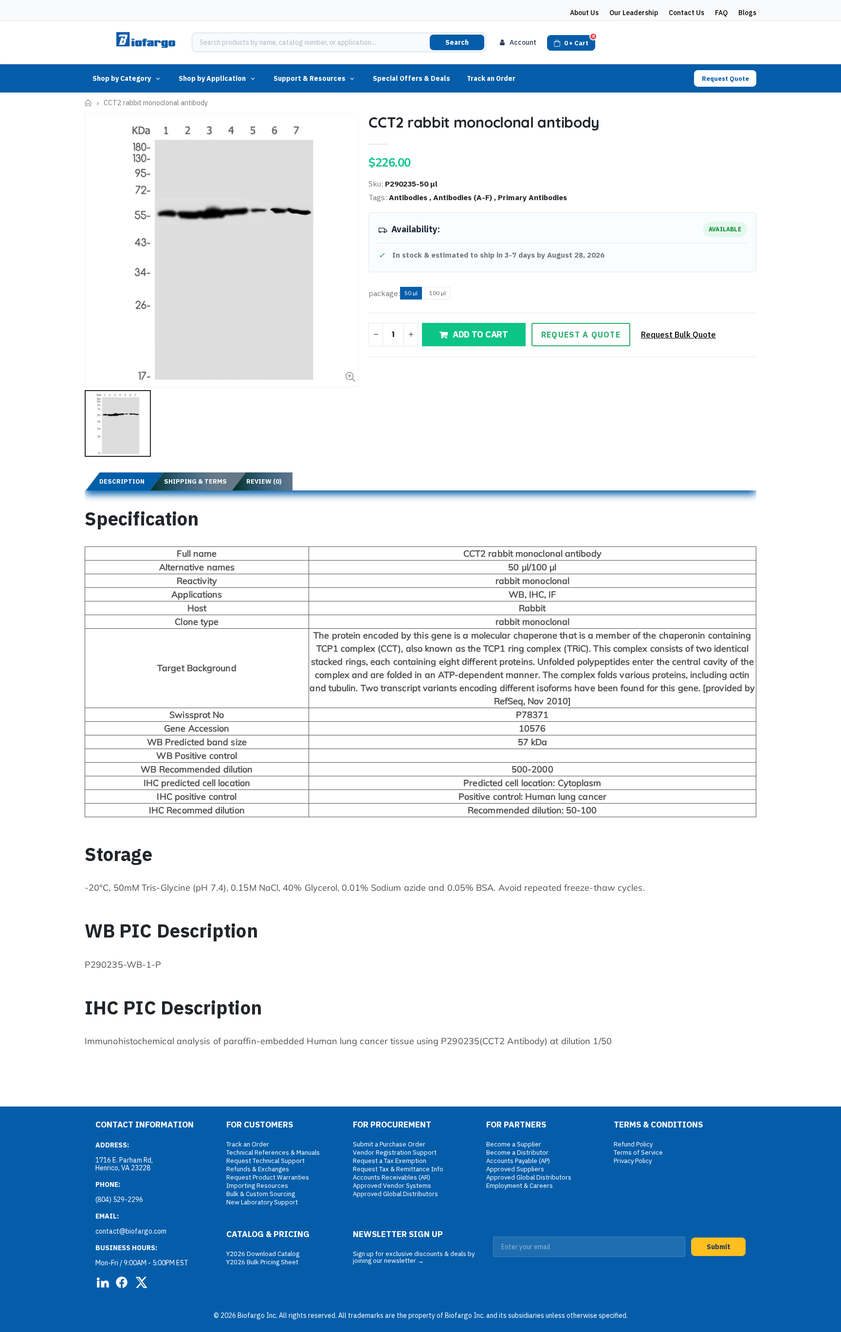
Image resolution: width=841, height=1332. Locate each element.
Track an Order (491, 78)
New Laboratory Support (262, 1202)
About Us (584, 12)
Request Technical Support (265, 1161)
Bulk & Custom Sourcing (260, 1194)
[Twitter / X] (141, 1282)
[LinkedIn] (102, 1282)
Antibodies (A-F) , (465, 197)
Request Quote (725, 79)
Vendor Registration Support (395, 1152)
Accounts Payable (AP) (518, 1161)
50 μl (411, 293)
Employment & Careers (519, 1186)
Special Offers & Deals (411, 78)
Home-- (88, 103)
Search (457, 42)
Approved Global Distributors (395, 1194)
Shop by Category (121, 78)
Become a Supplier (513, 1144)
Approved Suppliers (515, 1169)
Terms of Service (638, 1152)
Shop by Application (212, 78)
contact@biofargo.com (130, 1231)
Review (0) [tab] (264, 481)
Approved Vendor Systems (392, 1186)
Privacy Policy (633, 1161)
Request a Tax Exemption (389, 1161)
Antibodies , (411, 197)
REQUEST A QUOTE (581, 334)
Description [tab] (122, 481)
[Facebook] (121, 1282)
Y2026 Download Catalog (262, 1254)
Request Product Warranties (267, 1177)
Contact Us (686, 12)
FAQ (721, 12)
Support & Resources (310, 78)
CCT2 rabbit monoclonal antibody (484, 122)
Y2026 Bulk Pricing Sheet (262, 1262)
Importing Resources (257, 1186)
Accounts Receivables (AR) (391, 1177)
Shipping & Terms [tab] (195, 481)
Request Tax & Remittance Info (398, 1169)
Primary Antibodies (532, 197)
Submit (719, 1246)
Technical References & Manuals (273, 1152)
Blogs (747, 12)
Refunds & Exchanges (257, 1169)
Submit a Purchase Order (389, 1144)
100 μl (437, 293)
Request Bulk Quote (678, 334)
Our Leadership (633, 12)
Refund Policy (633, 1144)
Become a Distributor (517, 1152)
